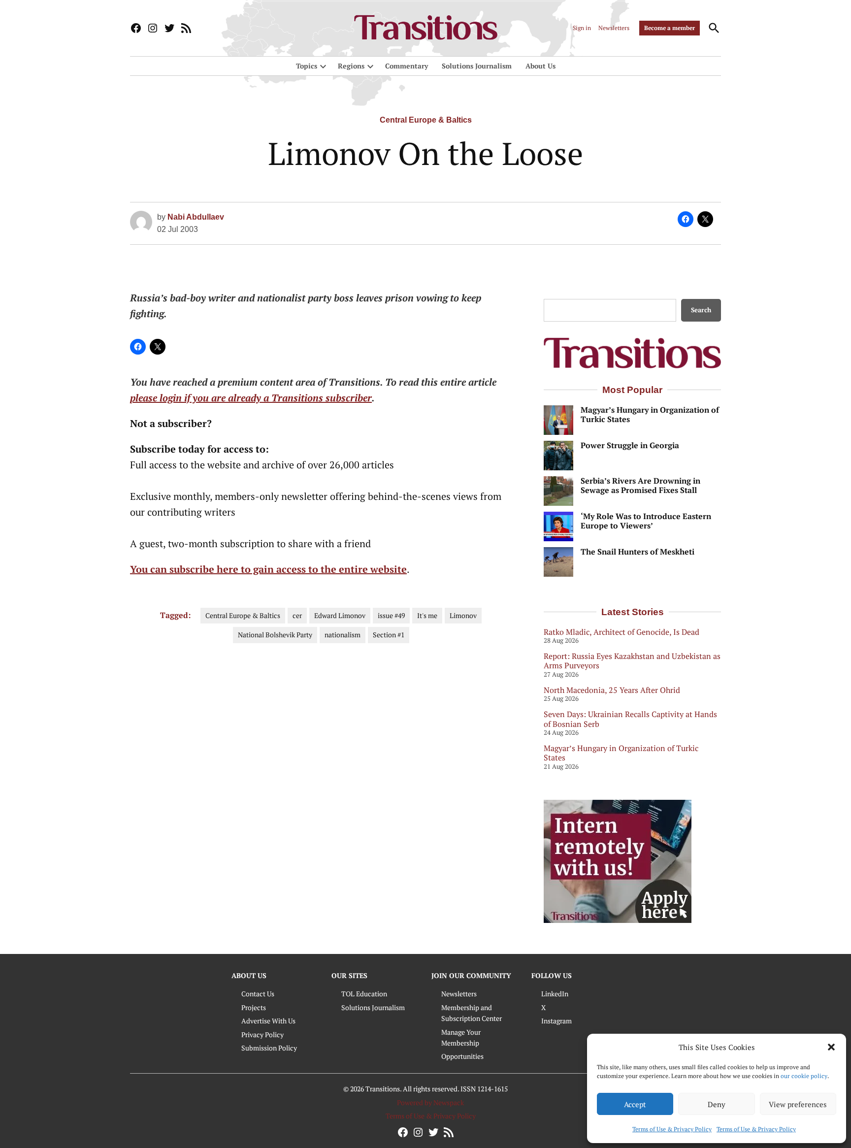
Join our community (471, 975)
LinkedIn (554, 993)
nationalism (342, 634)
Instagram (556, 1020)
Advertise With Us (268, 1020)
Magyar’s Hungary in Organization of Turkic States (650, 414)
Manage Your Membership (461, 1037)
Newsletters (613, 28)
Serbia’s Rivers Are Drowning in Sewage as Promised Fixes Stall (640, 485)
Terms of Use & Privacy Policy (672, 1129)
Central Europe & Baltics (426, 120)
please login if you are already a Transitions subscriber (251, 397)
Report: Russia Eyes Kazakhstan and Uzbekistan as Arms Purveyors (632, 661)
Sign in (582, 28)
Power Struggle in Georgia (630, 445)
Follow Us (551, 975)
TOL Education (364, 993)
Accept (635, 1104)
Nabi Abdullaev (195, 217)
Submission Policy (269, 1047)
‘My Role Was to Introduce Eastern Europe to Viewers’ (646, 521)
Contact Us (257, 993)
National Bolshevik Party (275, 634)
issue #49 (391, 615)
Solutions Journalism (477, 65)
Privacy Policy (262, 1034)
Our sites (349, 975)
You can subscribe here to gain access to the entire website (268, 569)
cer (297, 615)
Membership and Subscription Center (471, 1013)
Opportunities (462, 1056)
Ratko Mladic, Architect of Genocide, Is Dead (621, 632)
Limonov (463, 615)
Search (701, 310)
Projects (253, 1007)
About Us (540, 65)
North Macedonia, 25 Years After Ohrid (612, 690)
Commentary (406, 65)
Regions (351, 65)
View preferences (798, 1104)
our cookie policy (804, 1076)
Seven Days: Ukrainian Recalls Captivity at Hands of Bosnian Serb (630, 719)
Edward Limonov (339, 615)
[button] (831, 1047)
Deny (716, 1104)
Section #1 (388, 634)
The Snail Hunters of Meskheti (637, 552)
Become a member (669, 28)
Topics (306, 65)
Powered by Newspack (430, 1102)
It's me (427, 615)
